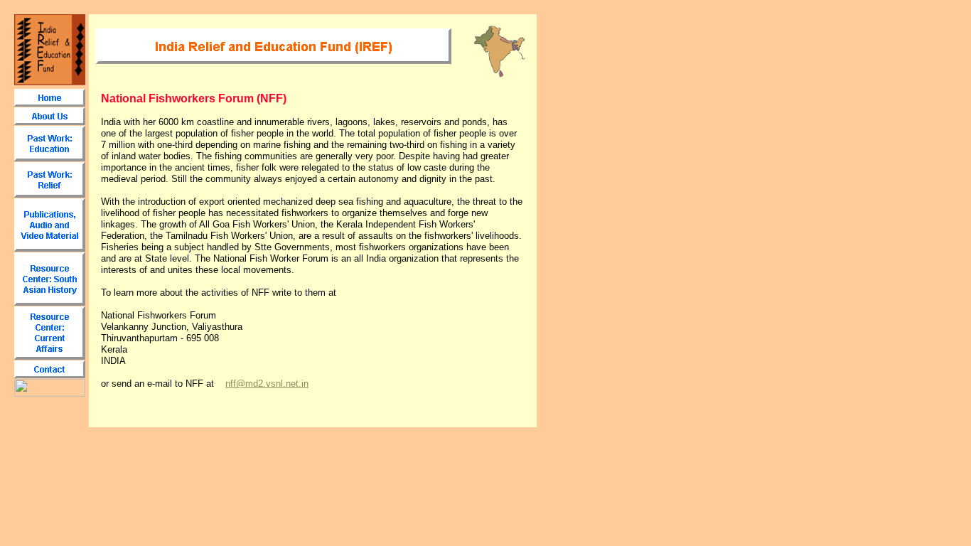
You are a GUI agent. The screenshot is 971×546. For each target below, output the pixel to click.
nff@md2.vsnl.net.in (267, 383)
